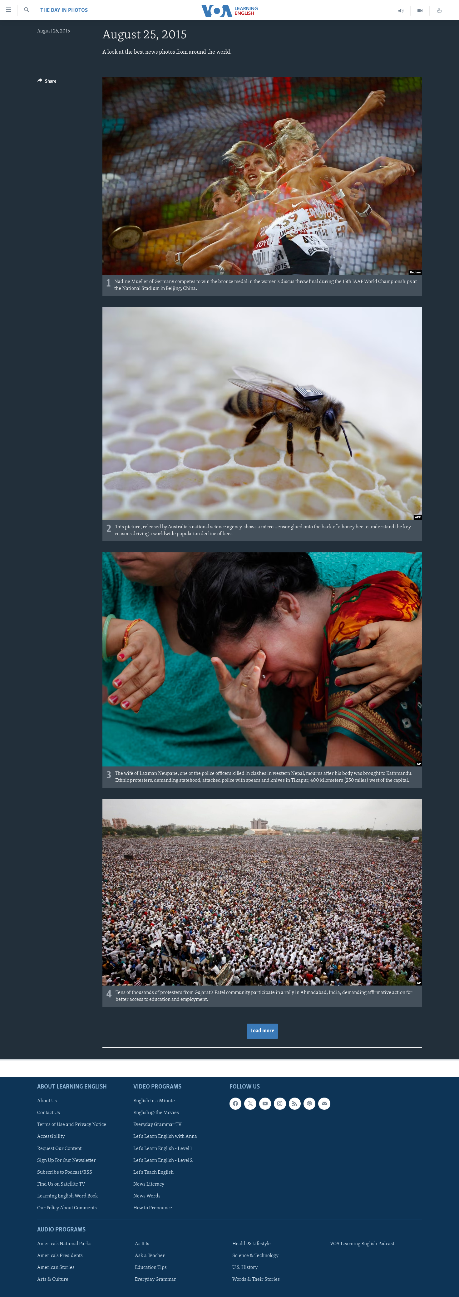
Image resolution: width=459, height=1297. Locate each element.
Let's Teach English (153, 1172)
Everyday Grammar (155, 1279)
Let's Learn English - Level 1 (162, 1148)
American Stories (56, 1267)
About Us (47, 1101)
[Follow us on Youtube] (265, 1104)
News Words (146, 1196)
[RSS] (295, 1104)
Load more (262, 1031)
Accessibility (51, 1136)
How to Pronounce (152, 1208)
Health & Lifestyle (251, 1243)
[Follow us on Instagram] (280, 1104)
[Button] (46, 83)
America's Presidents (60, 1255)
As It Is (142, 1243)
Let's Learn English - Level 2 (163, 1160)
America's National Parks (64, 1243)
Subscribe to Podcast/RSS (64, 1172)
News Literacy (148, 1184)
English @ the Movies (156, 1113)
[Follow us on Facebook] (235, 1104)
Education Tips (151, 1267)
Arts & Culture (52, 1279)
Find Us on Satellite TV (61, 1184)
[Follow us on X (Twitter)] (250, 1104)
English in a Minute (154, 1101)
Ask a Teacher (150, 1255)
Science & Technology (255, 1255)
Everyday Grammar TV (157, 1125)
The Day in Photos (64, 10)
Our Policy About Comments (67, 1208)
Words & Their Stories (256, 1279)
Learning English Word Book (67, 1196)
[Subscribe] (324, 1104)
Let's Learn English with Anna (165, 1136)
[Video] (420, 11)
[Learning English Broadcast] (401, 11)
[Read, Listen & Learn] (439, 11)
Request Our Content (59, 1148)
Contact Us (48, 1113)
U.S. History (245, 1267)
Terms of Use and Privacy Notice (71, 1125)
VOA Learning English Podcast (362, 1243)
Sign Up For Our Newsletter (66, 1160)
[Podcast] (309, 1104)
